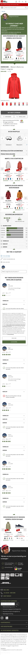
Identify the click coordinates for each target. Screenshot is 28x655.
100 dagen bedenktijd (8, 122)
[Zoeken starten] (25, 7)
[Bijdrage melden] (10, 293)
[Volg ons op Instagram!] (3, 618)
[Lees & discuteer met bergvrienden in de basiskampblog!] (8, 618)
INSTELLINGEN (14, 338)
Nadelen (5, 304)
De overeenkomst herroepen (9, 630)
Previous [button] (2, 138)
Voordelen (5, 300)
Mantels (3, 11)
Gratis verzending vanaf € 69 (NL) (11, 120)
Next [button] (25, 138)
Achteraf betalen (9, 567)
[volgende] (24, 48)
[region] (14, 327)
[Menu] (2, 7)
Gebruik (5, 363)
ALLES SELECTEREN (14, 341)
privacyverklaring (10, 334)
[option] (14, 86)
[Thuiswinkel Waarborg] (18, 568)
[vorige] (3, 48)
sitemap (5, 649)
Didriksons (5, 67)
